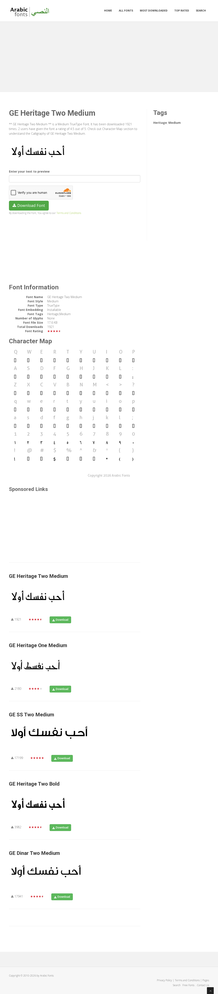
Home (108, 10)
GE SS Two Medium (31, 715)
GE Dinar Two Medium (34, 853)
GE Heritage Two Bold (34, 784)
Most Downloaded (154, 10)
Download (62, 620)
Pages (205, 980)
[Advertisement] (109, 56)
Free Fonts (188, 985)
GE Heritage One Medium (38, 645)
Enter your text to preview (29, 171)
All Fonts (126, 10)
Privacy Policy (164, 980)
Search (201, 10)
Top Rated (181, 10)
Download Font (30, 205)
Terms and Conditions (68, 213)
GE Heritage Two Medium (38, 576)
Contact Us (203, 985)
